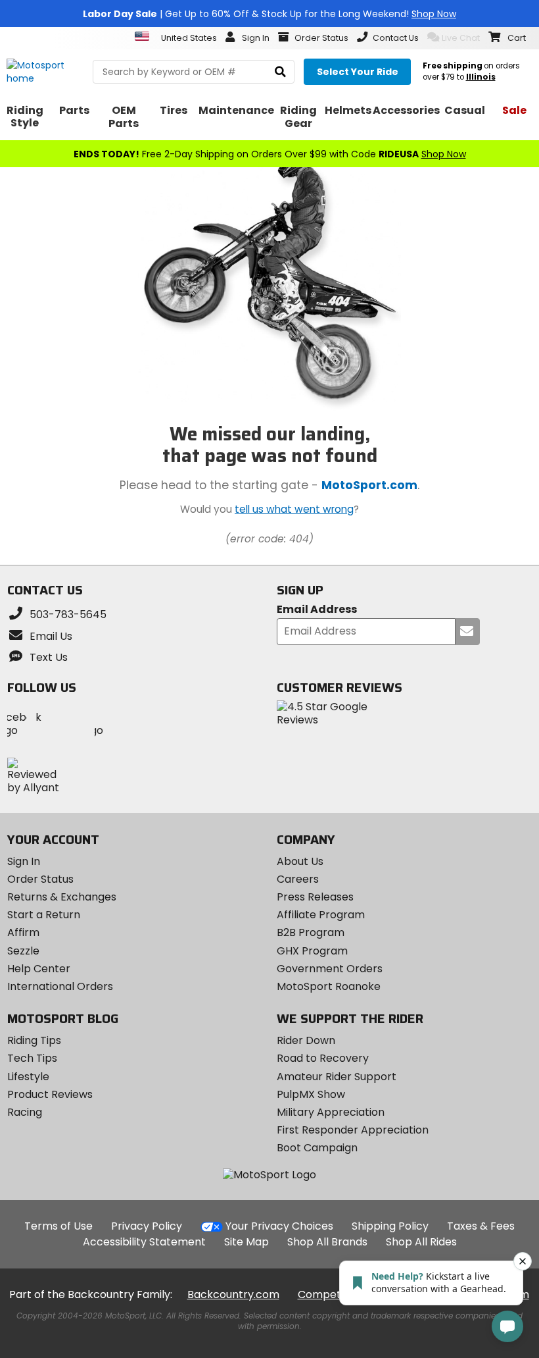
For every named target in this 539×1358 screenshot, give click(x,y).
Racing (24, 1112)
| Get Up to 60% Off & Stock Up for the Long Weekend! (269, 13)
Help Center (38, 968)
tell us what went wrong (294, 509)
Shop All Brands (327, 1241)
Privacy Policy (146, 1226)
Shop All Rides (421, 1241)
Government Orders (330, 968)
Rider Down (306, 1040)
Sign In (23, 861)
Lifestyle (28, 1076)
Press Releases (315, 896)
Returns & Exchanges (61, 896)
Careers (298, 879)
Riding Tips (34, 1040)
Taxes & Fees (481, 1226)
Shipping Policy (390, 1226)
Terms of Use (58, 1226)
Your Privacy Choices (279, 1226)
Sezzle (23, 950)
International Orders (60, 986)
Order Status (40, 879)
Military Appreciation (331, 1112)
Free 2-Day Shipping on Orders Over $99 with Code (270, 154)
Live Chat (461, 37)
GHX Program (312, 950)
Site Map (246, 1241)
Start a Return (43, 914)
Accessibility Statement (144, 1241)
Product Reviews (50, 1094)
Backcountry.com (233, 1294)
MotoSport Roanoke (329, 986)
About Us (300, 861)
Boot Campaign (317, 1147)
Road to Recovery (323, 1058)
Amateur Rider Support (336, 1076)
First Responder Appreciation (353, 1129)
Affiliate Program (321, 914)
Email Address (317, 610)
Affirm (23, 932)
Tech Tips (32, 1058)
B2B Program (310, 932)
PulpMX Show (311, 1094)
